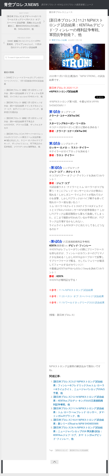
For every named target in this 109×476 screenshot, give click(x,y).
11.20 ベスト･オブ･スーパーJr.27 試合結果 (81, 296)
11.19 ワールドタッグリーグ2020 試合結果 (81, 302)
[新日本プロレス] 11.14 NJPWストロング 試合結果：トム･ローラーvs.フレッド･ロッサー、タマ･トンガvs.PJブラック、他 (79, 412)
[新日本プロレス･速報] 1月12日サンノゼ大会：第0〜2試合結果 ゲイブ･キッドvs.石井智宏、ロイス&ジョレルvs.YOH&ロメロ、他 (24, 93)
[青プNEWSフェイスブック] (102, 467)
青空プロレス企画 (59, 40)
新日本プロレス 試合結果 (79, 450)
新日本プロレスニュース (61, 12)
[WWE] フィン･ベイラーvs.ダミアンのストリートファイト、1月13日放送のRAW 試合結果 (24, 80)
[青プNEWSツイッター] (96, 467)
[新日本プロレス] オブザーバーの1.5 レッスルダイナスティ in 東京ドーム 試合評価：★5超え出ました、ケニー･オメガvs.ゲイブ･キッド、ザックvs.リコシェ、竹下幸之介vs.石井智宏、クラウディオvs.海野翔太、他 (23, 140)
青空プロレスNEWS (21, 5)
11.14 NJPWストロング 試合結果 (76, 290)
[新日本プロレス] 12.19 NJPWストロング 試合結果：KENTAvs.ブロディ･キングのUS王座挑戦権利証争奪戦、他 (78, 400)
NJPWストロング (61, 450)
